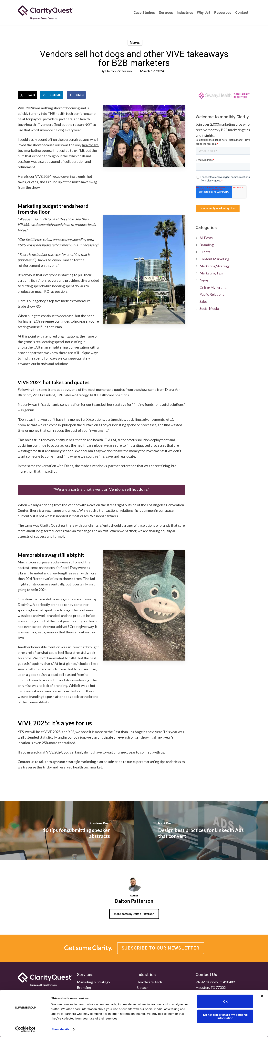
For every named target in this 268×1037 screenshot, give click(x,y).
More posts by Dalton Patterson (134, 914)
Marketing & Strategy (93, 982)
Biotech (142, 987)
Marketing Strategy (215, 266)
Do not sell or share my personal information (225, 1016)
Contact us (26, 761)
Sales (203, 301)
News (134, 42)
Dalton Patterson (118, 71)
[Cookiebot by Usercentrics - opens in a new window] (25, 1029)
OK (225, 1001)
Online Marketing (213, 287)
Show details (60, 1029)
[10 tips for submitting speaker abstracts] (67, 830)
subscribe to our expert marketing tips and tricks (144, 761)
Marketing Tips (211, 273)
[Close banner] (262, 996)
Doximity (24, 604)
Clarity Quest (50, 525)
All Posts (206, 238)
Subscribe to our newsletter (161, 948)
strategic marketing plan (84, 761)
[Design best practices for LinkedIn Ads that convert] (201, 830)
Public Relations (212, 294)
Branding (207, 245)
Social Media (209, 308)
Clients (205, 252)
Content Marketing (214, 259)
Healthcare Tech (149, 982)
